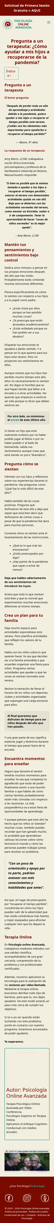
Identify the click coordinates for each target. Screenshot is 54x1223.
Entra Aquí (38, 1186)
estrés (15, 420)
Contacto (31, 1214)
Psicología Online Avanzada (35, 1208)
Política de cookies (38, 1211)
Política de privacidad (16, 1211)
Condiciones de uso (14, 1214)
